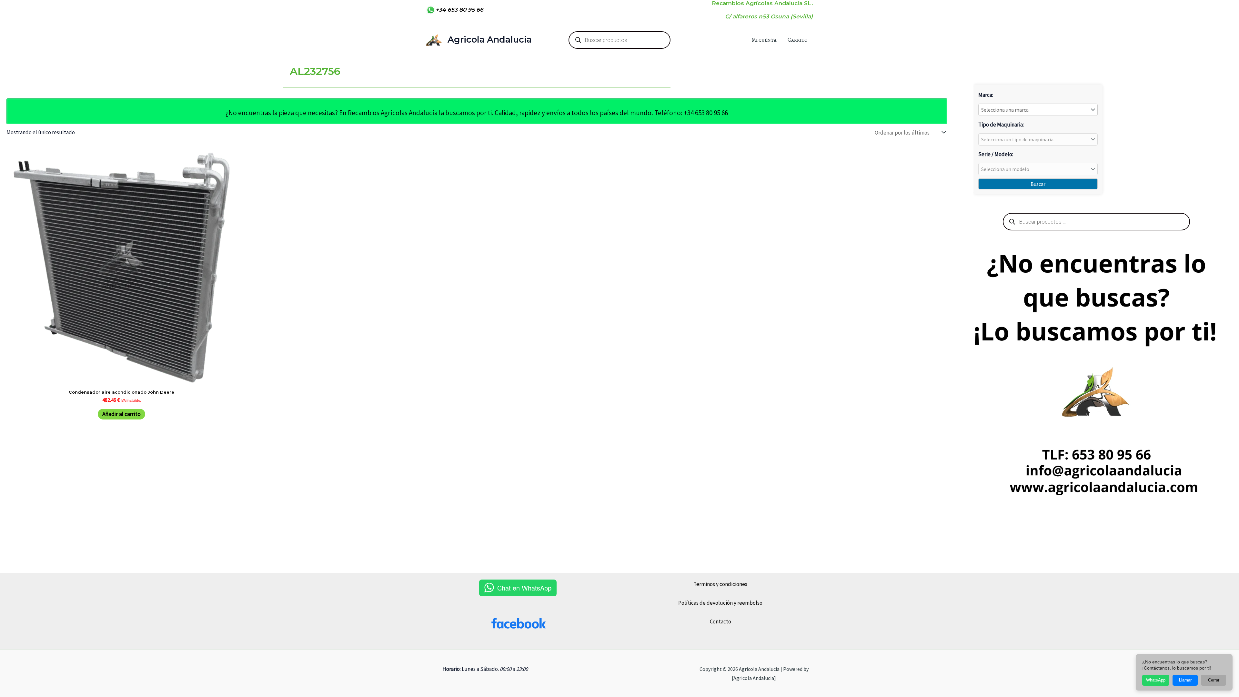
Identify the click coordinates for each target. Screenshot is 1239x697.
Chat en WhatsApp (524, 587)
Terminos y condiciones (720, 584)
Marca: (985, 94)
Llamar (1185, 680)
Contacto (720, 621)
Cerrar (1213, 680)
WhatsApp (1155, 680)
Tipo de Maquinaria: (1001, 124)
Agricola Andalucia (490, 39)
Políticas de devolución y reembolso (720, 602)
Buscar (1038, 184)
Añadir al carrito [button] (121, 414)
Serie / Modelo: (995, 154)
